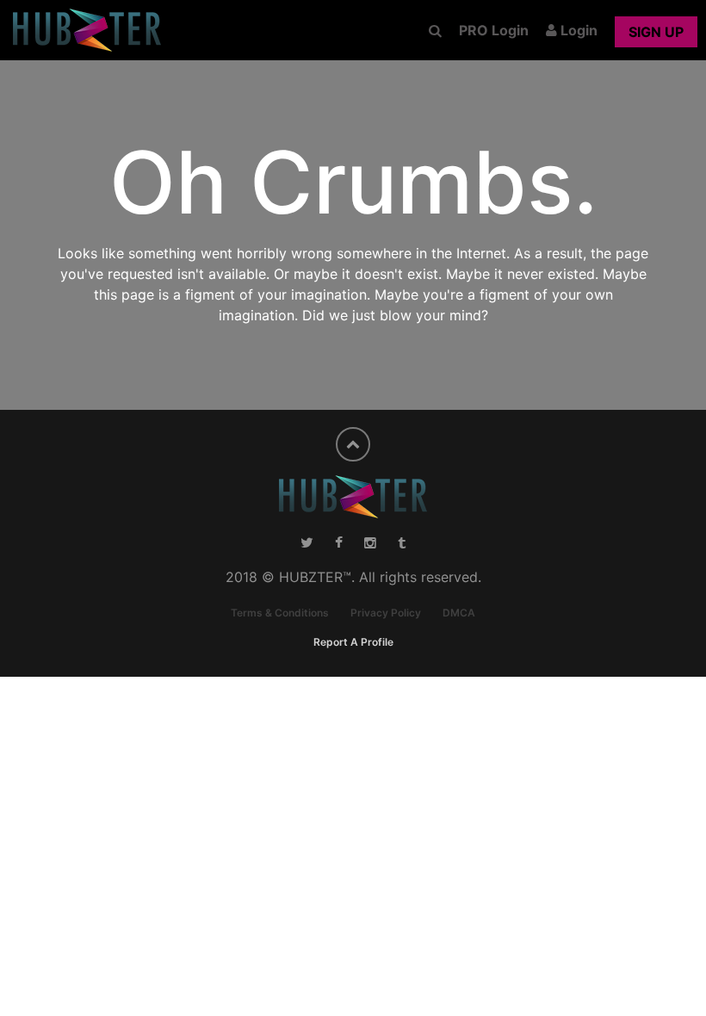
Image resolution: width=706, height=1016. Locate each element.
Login (577, 30)
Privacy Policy (385, 612)
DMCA (459, 612)
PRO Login (494, 30)
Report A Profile (353, 641)
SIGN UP (656, 31)
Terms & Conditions (280, 612)
